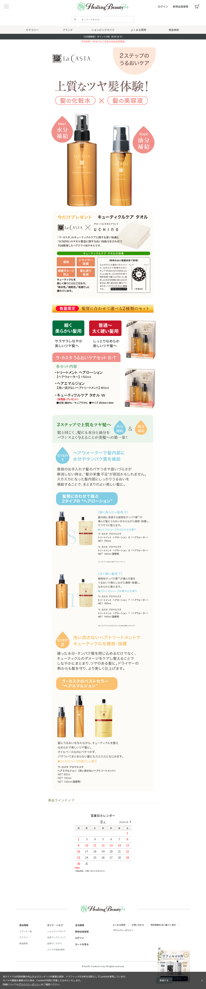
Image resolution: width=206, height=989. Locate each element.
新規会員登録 (82, 931)
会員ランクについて (56, 937)
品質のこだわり (54, 943)
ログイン (79, 937)
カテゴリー (24, 937)
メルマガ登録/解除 (56, 949)
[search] (75, 19)
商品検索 (23, 943)
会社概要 (79, 925)
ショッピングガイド (56, 931)
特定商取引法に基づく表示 (163, 924)
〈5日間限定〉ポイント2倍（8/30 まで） (103, 36)
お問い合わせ (138, 924)
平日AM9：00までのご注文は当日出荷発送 (103, 41)
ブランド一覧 (25, 931)
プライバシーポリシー (123, 930)
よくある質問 (119, 924)
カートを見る (82, 944)
